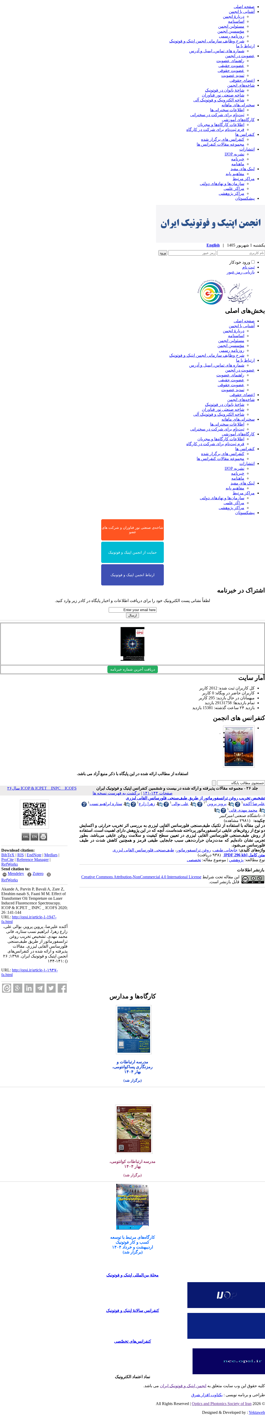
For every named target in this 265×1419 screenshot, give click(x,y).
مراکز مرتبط (244, 178)
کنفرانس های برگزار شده (222, 139)
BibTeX (7, 855)
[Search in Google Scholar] (237, 805)
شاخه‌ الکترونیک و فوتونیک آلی (218, 100)
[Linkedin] (28, 988)
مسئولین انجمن (231, 26)
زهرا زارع (147, 803)
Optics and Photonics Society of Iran (222, 1403)
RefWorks (9, 864)
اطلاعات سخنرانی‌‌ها (227, 110)
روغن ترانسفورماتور (193, 850)
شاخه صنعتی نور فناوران (223, 95)
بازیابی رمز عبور (241, 272)
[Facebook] (62, 988)
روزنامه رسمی (231, 36)
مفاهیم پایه (235, 174)
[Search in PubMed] (231, 805)
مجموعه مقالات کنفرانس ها (220, 144)
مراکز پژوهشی (231, 193)
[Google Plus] (17, 988)
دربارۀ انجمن (233, 16)
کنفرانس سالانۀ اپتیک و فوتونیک (132, 1310)
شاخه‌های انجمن (241, 85)
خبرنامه (237, 159)
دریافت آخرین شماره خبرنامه (132, 669)
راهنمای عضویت (230, 60)
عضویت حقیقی (231, 65)
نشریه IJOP (234, 154)
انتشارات (247, 149)
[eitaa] (6, 988)
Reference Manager (33, 859)
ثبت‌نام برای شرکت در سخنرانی (217, 115)
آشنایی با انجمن (242, 11)
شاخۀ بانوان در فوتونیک (224, 90)
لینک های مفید (243, 169)
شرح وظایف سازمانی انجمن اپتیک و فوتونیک (206, 41)
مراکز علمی (234, 188)
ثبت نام (248, 267)
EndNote (34, 855)
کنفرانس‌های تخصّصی (132, 1341)
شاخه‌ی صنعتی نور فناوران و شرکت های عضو (132, 530)
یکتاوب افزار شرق (207, 1395)
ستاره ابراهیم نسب (106, 803)
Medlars (50, 855)
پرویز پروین (216, 803)
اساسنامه (236, 21)
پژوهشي (236, 860)
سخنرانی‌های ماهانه (238, 105)
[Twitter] (51, 988)
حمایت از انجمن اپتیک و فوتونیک (132, 552)
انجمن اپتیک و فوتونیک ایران (183, 1386)
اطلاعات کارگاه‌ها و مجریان (220, 124)
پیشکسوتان (245, 198)
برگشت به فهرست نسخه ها (116, 793)
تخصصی (194, 860)
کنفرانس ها (245, 134)
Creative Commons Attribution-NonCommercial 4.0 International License (141, 877)
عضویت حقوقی (231, 70)
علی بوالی (180, 803)
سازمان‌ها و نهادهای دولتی (222, 183)
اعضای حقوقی (242, 80)
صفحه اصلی (244, 6)
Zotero (38, 873)
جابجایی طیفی (225, 850)
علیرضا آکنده (254, 803)
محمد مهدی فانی (243, 810)
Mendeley (16, 873)
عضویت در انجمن (240, 56)
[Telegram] (40, 988)
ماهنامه (237, 164)
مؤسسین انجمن (230, 31)
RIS (20, 855)
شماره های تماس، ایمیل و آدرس (216, 51)
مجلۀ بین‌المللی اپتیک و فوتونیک (132, 1275)
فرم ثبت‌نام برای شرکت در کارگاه (215, 129)
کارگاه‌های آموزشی (238, 119)
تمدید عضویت (232, 75)
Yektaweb (257, 1412)
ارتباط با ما (245, 46)
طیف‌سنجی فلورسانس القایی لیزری (143, 850)
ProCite (7, 859)
